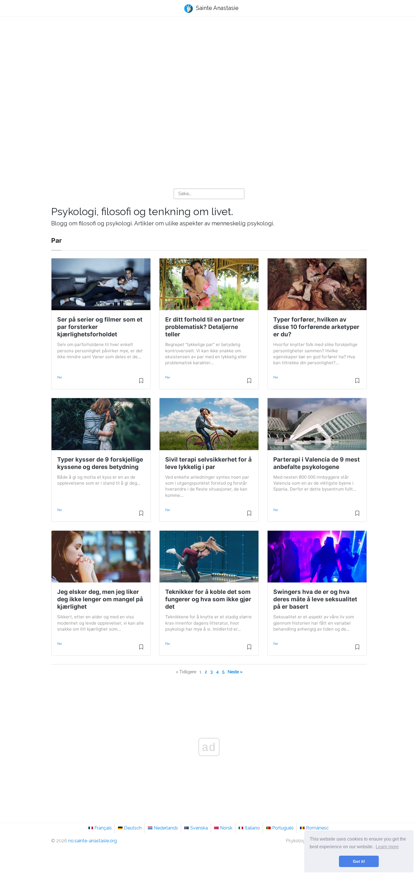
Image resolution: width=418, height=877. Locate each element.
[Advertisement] (209, 66)
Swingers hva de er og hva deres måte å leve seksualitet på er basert (315, 599)
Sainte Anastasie (216, 8)
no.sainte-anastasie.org (92, 840)
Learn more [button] (387, 846)
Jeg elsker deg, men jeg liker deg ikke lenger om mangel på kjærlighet (100, 599)
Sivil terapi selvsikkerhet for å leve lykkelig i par (208, 463)
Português (283, 828)
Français (103, 828)
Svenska (199, 828)
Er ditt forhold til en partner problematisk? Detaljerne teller (205, 327)
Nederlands (166, 828)
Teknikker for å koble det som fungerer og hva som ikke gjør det (208, 599)
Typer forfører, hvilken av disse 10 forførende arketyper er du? (316, 327)
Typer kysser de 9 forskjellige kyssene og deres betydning (100, 463)
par (59, 377)
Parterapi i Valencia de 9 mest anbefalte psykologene (316, 463)
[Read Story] (141, 383)
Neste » (235, 671)
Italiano (252, 828)
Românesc (317, 828)
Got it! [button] (359, 861)
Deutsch (133, 828)
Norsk (226, 828)
